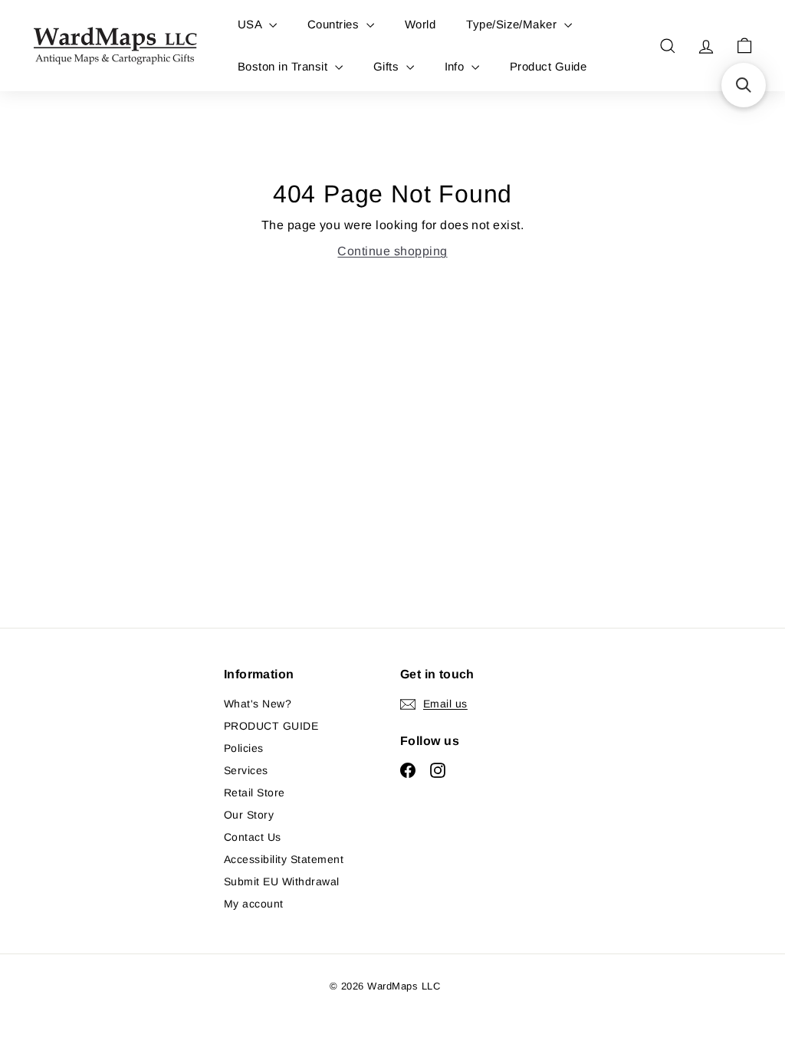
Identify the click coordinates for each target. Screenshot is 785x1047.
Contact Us (252, 837)
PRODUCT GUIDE (271, 726)
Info (456, 66)
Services (246, 770)
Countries (335, 24)
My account (254, 904)
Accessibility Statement (283, 859)
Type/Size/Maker (513, 24)
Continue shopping (392, 251)
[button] (743, 85)
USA (251, 24)
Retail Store (254, 792)
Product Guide (548, 66)
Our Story (249, 815)
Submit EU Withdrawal (282, 881)
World (420, 24)
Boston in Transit (284, 66)
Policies (244, 748)
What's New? (257, 703)
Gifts (387, 66)
